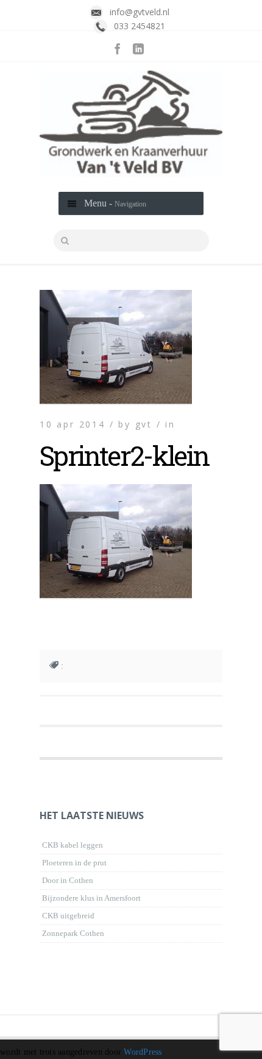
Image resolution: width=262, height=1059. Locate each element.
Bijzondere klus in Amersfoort (91, 897)
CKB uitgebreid (68, 915)
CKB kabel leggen (72, 845)
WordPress (142, 1052)
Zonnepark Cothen (73, 933)
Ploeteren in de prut (74, 862)
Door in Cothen (67, 880)
